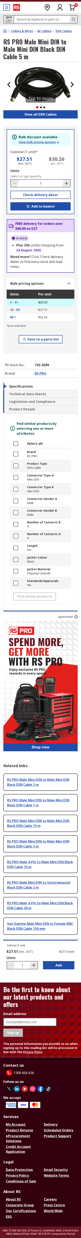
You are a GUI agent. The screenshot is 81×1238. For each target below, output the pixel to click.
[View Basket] (72, 7)
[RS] (16, 7)
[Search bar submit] (73, 19)
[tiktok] (48, 1089)
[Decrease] (15, 183)
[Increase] (66, 183)
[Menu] (6, 7)
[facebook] (40, 1089)
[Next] (72, 84)
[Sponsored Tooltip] (76, 617)
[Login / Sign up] (59, 7)
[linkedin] (17, 1089)
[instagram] (32, 1089)
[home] (5, 31)
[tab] (40, 386)
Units (14, 170)
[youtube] (25, 1089)
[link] (39, 142)
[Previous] (9, 84)
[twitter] (9, 1089)
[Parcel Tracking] (47, 7)
